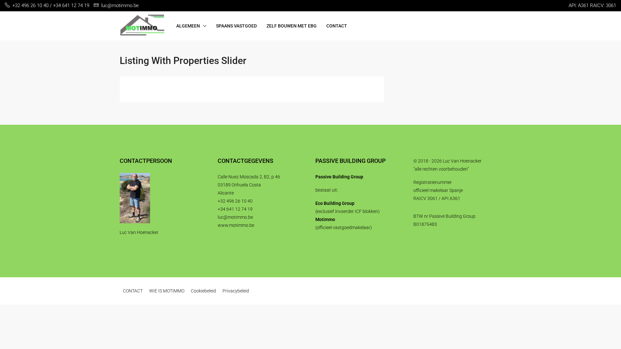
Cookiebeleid (203, 290)
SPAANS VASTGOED (236, 25)
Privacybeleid (236, 290)
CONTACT (336, 25)
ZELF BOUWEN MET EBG (292, 25)
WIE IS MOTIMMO (166, 290)
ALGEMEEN (188, 25)
